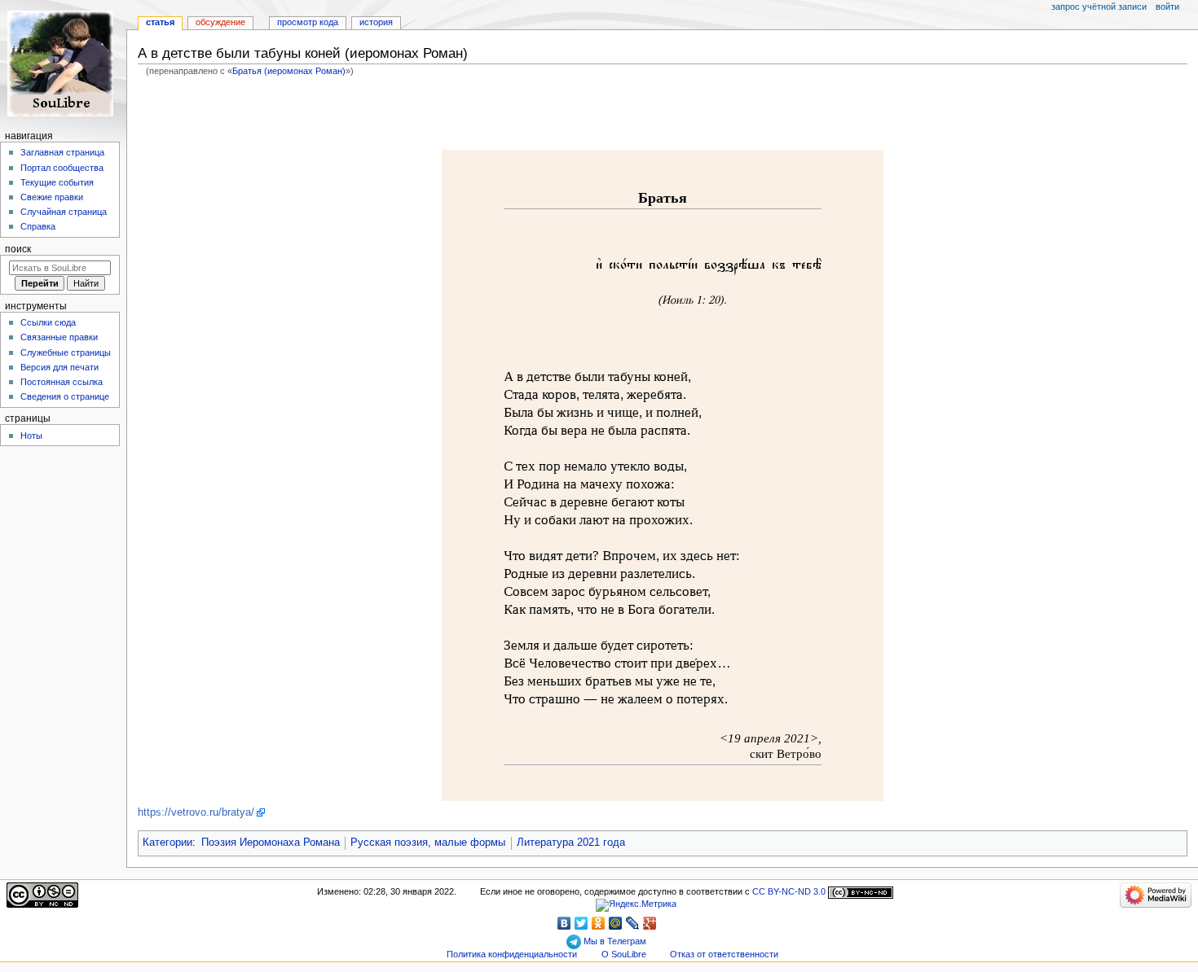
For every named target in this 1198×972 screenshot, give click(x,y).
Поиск (18, 249)
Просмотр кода (307, 22)
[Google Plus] (649, 923)
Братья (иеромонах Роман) (289, 71)
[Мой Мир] (615, 923)
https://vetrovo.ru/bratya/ (196, 812)
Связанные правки (59, 337)
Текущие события (57, 182)
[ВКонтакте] (564, 923)
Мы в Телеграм (613, 941)
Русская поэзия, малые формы (427, 842)
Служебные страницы (65, 352)
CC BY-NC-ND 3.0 (789, 891)
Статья (160, 22)
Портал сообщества (62, 168)
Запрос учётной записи (1099, 6)
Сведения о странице (64, 396)
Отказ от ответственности (724, 954)
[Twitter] (581, 923)
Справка (37, 226)
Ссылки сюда (48, 322)
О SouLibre (623, 954)
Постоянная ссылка (61, 382)
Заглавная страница (62, 152)
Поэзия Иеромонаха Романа (270, 842)
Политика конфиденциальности (512, 954)
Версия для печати (59, 367)
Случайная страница (63, 212)
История (376, 22)
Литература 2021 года (571, 842)
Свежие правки (51, 197)
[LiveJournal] (632, 923)
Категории (167, 842)
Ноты (31, 435)
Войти (1167, 6)
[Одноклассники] (598, 923)
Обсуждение (220, 22)
